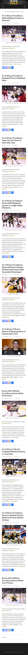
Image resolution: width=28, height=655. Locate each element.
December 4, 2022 (6, 274)
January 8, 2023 (6, 145)
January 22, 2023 (6, 23)
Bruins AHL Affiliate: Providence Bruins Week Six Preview (12, 393)
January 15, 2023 (6, 83)
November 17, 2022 (7, 398)
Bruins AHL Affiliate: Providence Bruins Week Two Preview (12, 580)
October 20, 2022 (6, 585)
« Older (4, 637)
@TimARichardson (6, 423)
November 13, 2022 (7, 456)
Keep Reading (17, 64)
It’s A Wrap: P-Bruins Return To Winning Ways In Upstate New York (14, 331)
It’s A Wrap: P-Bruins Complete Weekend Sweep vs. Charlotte (13, 451)
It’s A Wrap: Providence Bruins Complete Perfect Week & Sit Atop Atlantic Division (13, 516)
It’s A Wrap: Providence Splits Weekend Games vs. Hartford (13, 18)
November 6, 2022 (6, 522)
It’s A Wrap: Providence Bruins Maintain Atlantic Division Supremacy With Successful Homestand (13, 268)
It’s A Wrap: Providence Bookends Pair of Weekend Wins (13, 78)
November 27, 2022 (7, 336)
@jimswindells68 (10, 48)
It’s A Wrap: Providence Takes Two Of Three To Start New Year (12, 140)
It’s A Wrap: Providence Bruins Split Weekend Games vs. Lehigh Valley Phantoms (12, 204)
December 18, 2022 (7, 210)
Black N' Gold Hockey (14, 652)
